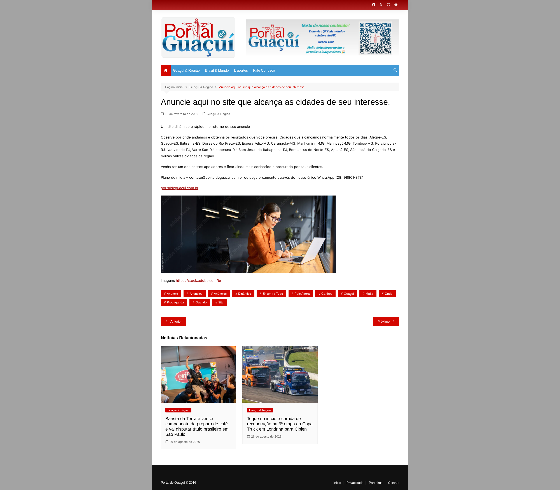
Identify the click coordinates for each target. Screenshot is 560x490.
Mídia (369, 293)
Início (337, 483)
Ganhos (326, 293)
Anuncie (172, 293)
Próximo (384, 321)
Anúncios (220, 293)
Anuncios (196, 293)
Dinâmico (244, 293)
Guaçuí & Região (186, 70)
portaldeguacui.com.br (179, 188)
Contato (393, 483)
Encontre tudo (273, 293)
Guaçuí (349, 293)
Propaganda (175, 302)
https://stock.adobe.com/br (198, 280)
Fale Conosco (264, 70)
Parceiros (376, 483)
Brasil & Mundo (217, 70)
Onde (388, 293)
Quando (201, 302)
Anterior (176, 321)
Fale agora (302, 293)
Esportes (241, 70)
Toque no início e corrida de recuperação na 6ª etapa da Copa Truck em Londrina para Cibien (280, 423)
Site (221, 302)
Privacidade (354, 483)
